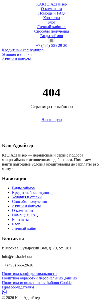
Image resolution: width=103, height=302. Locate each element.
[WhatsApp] (4, 293)
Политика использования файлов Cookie (37, 282)
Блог (52, 22)
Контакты (51, 18)
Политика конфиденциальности (29, 273)
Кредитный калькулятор (23, 50)
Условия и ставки (17, 54)
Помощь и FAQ (51, 13)
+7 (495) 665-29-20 (51, 45)
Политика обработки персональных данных (39, 278)
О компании (51, 9)
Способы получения (51, 31)
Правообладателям (18, 287)
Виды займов (51, 36)
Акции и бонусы (16, 59)
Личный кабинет (51, 27)
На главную (52, 119)
